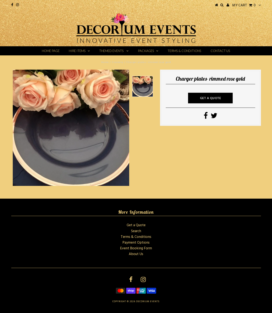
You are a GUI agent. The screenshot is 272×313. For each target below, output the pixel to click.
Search (136, 231)
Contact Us (220, 51)
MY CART (244, 5)
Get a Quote (136, 225)
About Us (136, 254)
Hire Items (77, 51)
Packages (146, 51)
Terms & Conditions (184, 51)
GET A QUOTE (210, 98)
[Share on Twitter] (214, 117)
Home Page (51, 51)
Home (105, 62)
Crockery (117, 62)
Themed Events (111, 51)
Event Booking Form (136, 248)
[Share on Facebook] (206, 117)
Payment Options (136, 243)
